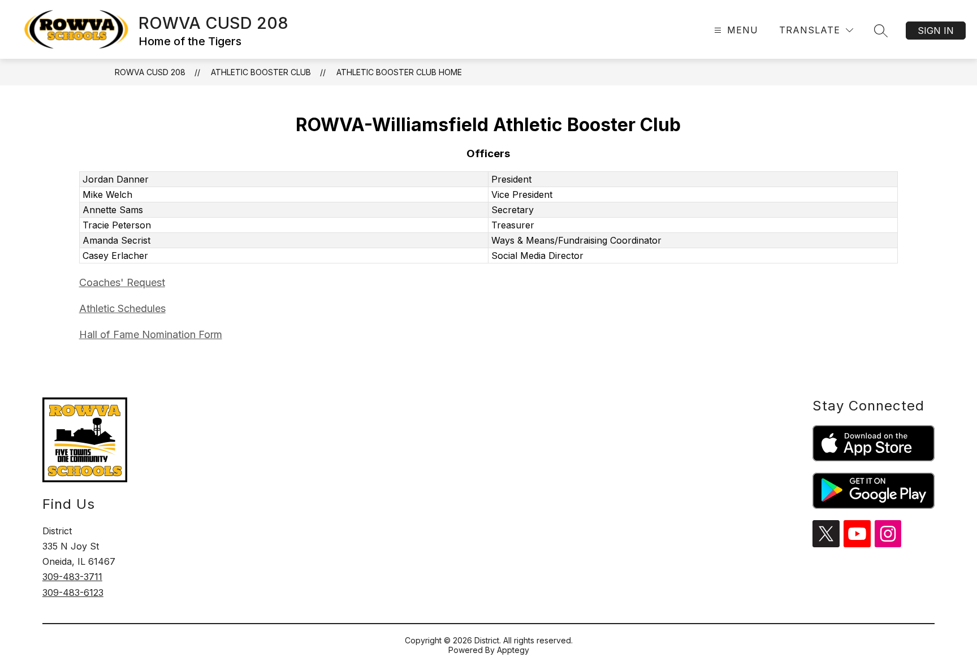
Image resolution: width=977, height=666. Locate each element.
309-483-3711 (72, 576)
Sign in (936, 30)
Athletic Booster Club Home (399, 72)
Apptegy (513, 650)
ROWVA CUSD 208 (150, 72)
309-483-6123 (72, 592)
